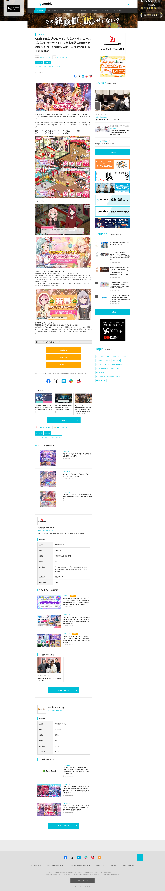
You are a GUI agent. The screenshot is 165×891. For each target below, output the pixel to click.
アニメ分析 (117, 10)
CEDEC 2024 (116, 360)
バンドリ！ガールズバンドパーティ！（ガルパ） (48, 67)
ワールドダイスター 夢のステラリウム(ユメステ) (108, 376)
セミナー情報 (82, 10)
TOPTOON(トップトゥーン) (103, 360)
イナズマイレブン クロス (102, 356)
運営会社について (36, 865)
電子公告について (100, 865)
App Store (63, 350)
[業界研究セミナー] (112, 66)
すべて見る (63, 420)
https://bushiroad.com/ (44, 531)
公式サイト (63, 365)
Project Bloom (100, 372)
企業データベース (53, 10)
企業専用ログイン (82, 880)
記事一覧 (40, 10)
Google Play (64, 357)
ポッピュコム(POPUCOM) (102, 364)
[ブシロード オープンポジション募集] (112, 43)
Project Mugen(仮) (117, 364)
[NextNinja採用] (112, 330)
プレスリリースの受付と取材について (79, 865)
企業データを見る (63, 690)
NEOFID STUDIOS (101, 381)
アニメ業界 (105, 10)
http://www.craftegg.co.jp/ (55, 710)
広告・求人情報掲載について (54, 865)
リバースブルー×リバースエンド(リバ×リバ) (107, 368)
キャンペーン (40, 34)
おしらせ (113, 865)
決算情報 (94, 10)
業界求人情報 (68, 10)
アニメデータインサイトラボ (119, 356)
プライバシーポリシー (127, 865)
